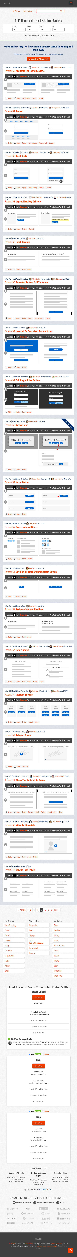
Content (30, 318)
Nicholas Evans (33, 328)
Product (34, 98)
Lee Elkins (34, 108)
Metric (42, 26)
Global (37, 812)
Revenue (32, 952)
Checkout (41, 98)
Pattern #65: (25, 71)
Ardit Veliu (35, 821)
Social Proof (58, 975)
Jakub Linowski (56, 152)
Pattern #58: (22, 380)
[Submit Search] (61, 11)
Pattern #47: (20, 870)
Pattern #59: (28, 331)
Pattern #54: (31, 572)
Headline (57, 930)
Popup (56, 940)
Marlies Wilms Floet (37, 197)
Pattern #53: (24, 609)
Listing (24, 318)
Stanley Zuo (57, 377)
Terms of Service (62, 1246)
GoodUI (7, 3)
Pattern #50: (18, 735)
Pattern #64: (13, 111)
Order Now (38, 997)
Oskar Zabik (32, 568)
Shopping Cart (26, 98)
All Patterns (16, 11)
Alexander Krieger (59, 776)
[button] (71, 3)
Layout (56, 950)
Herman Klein (35, 67)
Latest (25, 35)
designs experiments (56, 1243)
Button (56, 955)
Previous (22, 909)
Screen (14, 26)
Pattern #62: (23, 201)
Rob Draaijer (32, 238)
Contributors (27, 11)
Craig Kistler (33, 523)
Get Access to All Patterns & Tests (38, 59)
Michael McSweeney (58, 646)
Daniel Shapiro (36, 776)
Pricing (24, 722)
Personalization (59, 945)
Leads (31, 930)
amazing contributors (30, 1245)
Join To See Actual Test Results (38, 44)
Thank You (25, 767)
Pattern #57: (16, 425)
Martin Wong (35, 691)
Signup (24, 143)
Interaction (57, 970)
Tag (53, 26)
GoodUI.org (12, 1243)
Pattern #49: (25, 780)
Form (56, 925)
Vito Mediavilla (36, 279)
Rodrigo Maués (36, 479)
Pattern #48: (20, 825)
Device (29, 26)
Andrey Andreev (58, 67)
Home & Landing (32, 143)
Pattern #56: (17, 482)
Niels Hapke (35, 152)
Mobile (18, 98)
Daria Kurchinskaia (61, 197)
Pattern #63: (16, 156)
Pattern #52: (17, 650)
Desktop (10, 98)
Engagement (33, 947)
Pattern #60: (26, 282)
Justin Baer (35, 646)
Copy (56, 965)
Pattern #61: (17, 242)
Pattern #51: (19, 694)
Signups (32, 935)
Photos (56, 960)
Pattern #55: (21, 527)
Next (56, 909)
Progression (33, 925)
